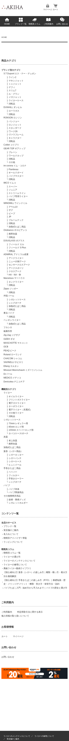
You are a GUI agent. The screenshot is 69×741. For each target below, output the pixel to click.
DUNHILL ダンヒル (13, 107)
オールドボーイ (16, 172)
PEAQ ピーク (10, 350)
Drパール (8, 374)
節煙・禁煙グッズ (17, 499)
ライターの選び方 (12, 557)
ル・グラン (14, 94)
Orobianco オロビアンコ (15, 230)
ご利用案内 (48, 24)
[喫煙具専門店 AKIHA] (12, 9)
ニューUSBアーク (17, 261)
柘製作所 (8, 331)
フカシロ (8, 327)
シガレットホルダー (18, 503)
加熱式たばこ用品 (17, 226)
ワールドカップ (16, 155)
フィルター (14, 475)
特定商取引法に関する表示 (30, 612)
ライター (8, 392)
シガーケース (15, 461)
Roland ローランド (13, 354)
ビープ (12, 213)
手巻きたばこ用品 (12, 468)
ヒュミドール (15, 465)
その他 (12, 162)
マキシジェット (16, 80)
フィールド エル (16, 244)
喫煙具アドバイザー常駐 (15, 538)
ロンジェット (15, 125)
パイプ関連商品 (16, 492)
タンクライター (16, 282)
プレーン (13, 152)
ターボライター (16, 406)
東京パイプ (9, 313)
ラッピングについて (13, 542)
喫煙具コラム (34, 24)
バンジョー (14, 121)
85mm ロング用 (16, 427)
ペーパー (13, 472)
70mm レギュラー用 (18, 423)
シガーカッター (16, 455)
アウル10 (13, 207)
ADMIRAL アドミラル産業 (16, 254)
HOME (7, 24)
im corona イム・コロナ (15, 165)
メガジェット (15, 97)
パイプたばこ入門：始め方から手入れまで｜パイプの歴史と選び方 (35, 588)
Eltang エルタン (11, 366)
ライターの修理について (15, 564)
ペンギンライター (12, 320)
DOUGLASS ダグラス (14, 240)
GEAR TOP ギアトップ (14, 148)
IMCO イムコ (10, 183)
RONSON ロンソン (13, 117)
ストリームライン (17, 193)
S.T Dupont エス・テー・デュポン (20, 73)
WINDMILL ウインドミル (15, 203)
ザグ (11, 210)
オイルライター (16, 396)
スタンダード (15, 128)
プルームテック (16, 220)
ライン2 (12, 77)
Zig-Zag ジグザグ (12, 335)
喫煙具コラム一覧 (12, 553)
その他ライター (16, 413)
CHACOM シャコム (13, 358)
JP (10, 216)
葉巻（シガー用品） (13, 451)
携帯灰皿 (13, 234)
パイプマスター (16, 176)
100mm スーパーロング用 (21, 430)
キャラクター (15, 138)
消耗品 (12, 103)
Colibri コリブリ (11, 145)
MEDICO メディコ (12, 377)
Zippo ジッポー (11, 288)
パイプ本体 (14, 489)
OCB (6, 346)
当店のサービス (8, 522)
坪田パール (9, 296)
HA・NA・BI (15, 274)
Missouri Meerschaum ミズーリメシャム (23, 370)
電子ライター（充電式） (20, 409)
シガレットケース (17, 299)
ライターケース (16, 100)
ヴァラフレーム (16, 134)
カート (55, 9)
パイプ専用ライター (18, 196)
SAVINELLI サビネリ (13, 362)
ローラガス (14, 111)
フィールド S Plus (17, 247)
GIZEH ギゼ (9, 339)
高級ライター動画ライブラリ (17, 568)
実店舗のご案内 (11, 530)
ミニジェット (15, 84)
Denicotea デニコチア (14, 381)
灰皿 (6, 437)
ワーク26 (13, 131)
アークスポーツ (16, 268)
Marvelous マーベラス (14, 278)
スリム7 (12, 90)
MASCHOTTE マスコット (16, 343)
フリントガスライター (19, 399)
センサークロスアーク (19, 264)
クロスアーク (15, 271)
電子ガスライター (17, 403)
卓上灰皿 (13, 440)
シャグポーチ (15, 303)
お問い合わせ (62, 24)
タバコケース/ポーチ (18, 433)
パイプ (7, 485)
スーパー (13, 186)
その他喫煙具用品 (12, 496)
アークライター (16, 258)
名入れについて (11, 534)
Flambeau (13, 169)
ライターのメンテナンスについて (19, 560)
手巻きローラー (16, 478)
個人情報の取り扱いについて (15, 616)
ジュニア (13, 190)
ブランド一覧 (21, 24)
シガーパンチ (15, 458)
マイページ (47, 9)
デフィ (12, 87)
